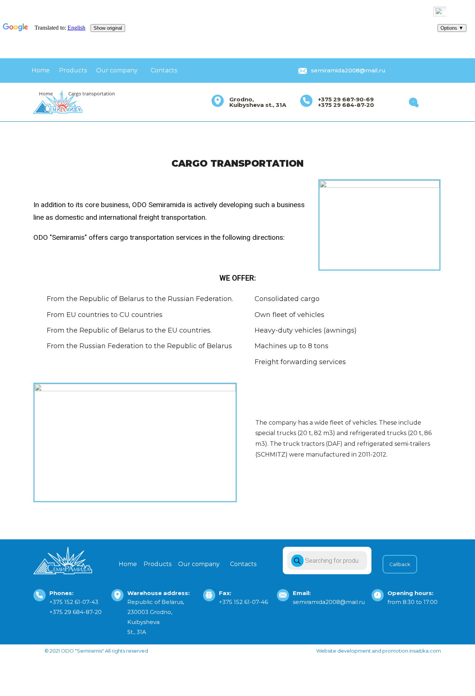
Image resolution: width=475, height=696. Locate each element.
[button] (400, 564)
